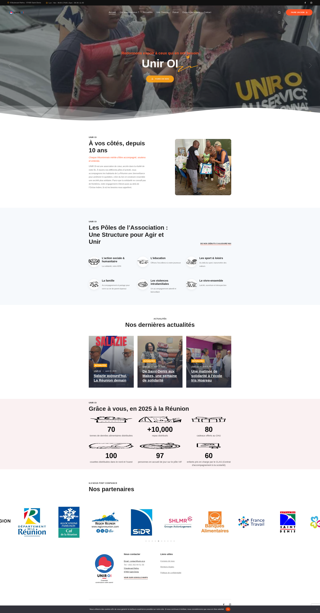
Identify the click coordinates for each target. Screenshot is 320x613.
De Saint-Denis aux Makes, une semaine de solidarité (159, 375)
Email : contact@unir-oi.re (134, 561)
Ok (228, 609)
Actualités (100, 365)
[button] (10, 65)
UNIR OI (97, 371)
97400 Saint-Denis (131, 572)
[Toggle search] (279, 12)
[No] (317, 609)
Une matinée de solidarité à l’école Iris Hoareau (206, 375)
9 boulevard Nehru (131, 568)
